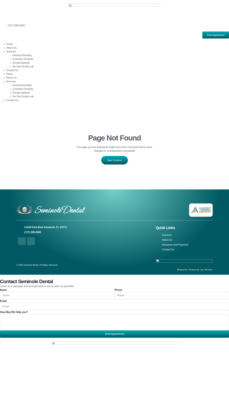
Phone (118, 290)
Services (11, 51)
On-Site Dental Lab (23, 66)
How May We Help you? (14, 312)
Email (3, 301)
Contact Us (12, 70)
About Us (11, 47)
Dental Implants (21, 62)
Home (9, 44)
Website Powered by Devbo (195, 269)
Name (3, 290)
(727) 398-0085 (16, 25)
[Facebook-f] (22, 241)
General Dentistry (22, 55)
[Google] (31, 241)
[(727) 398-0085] (4, 27)
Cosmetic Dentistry (22, 59)
